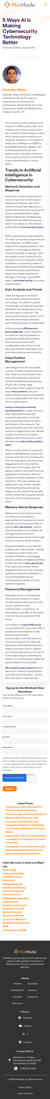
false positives (19, 391)
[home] (19, 4)
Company (17, 996)
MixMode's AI (17, 990)
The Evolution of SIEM (14, 930)
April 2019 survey (31, 624)
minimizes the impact (32, 227)
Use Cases (32, 983)
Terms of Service (25, 1093)
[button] (45, 5)
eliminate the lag (23, 280)
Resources (18, 1003)
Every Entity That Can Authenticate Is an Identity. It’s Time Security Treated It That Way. (26, 839)
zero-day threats (34, 563)
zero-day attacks (23, 527)
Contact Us (32, 996)
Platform (17, 983)
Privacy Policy (25, 1087)
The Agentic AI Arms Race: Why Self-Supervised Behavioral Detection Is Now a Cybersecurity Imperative (26, 850)
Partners (32, 990)
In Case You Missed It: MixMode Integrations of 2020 (16, 923)
